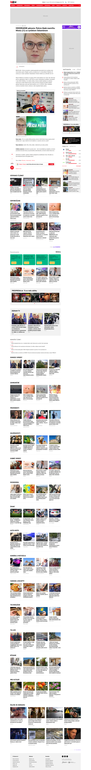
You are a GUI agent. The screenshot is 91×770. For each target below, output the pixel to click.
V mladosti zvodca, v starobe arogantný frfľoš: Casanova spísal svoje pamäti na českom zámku (54, 447)
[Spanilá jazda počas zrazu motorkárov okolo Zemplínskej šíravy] (51, 318)
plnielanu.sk (38, 476)
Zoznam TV (16, 311)
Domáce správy (16, 357)
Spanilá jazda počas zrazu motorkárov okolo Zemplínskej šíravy (51, 327)
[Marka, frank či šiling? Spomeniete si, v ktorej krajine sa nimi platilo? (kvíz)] (29, 489)
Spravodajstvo (48, 758)
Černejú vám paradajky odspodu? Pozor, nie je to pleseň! (41, 693)
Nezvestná (28, 160)
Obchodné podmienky (33, 762)
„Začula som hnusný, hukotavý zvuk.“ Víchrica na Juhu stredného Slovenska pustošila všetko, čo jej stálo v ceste (55, 645)
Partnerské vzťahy (72, 138)
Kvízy (53, 5)
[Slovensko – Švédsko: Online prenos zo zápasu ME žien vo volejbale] (55, 513)
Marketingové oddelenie (50, 765)
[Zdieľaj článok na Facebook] (12, 159)
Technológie (15, 605)
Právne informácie (16, 758)
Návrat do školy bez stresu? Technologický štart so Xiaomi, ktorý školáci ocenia (28, 279)
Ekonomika (47, 5)
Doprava (50, 548)
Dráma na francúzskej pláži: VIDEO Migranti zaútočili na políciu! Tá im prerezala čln (28, 349)
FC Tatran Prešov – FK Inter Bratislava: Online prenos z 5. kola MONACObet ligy (28, 520)
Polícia (33, 160)
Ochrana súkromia (16, 760)
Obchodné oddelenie (49, 762)
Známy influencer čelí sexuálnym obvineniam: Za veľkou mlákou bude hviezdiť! (28, 346)
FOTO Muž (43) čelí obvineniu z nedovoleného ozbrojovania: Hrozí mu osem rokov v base (54, 190)
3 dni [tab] (73, 69)
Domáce (13, 5)
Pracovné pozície (14, 252)
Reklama (31, 756)
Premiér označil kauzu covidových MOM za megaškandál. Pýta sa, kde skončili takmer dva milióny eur (16, 645)
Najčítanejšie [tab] (67, 69)
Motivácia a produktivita (40, 573)
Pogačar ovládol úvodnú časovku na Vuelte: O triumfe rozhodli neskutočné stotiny (41, 520)
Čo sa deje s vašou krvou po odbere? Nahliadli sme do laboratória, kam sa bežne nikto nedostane (42, 279)
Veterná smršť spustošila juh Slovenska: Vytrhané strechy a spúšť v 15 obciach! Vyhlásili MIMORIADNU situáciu (41, 372)
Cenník (30, 763)
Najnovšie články (15, 339)
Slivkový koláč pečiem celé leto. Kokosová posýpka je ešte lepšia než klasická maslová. (28, 595)
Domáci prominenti (26, 426)
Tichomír (58, 2)
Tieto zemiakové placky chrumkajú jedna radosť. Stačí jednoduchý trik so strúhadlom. (15, 595)
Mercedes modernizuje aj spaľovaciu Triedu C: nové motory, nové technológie (29, 544)
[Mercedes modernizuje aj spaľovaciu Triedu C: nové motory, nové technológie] (29, 537)
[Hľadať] (79, 5)
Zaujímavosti (40, 5)
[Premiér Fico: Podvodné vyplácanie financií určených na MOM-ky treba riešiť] (55, 364)
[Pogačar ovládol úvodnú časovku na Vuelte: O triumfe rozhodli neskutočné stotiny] (42, 513)
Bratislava (50, 375)
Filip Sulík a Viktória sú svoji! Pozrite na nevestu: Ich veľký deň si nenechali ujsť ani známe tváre (54, 422)
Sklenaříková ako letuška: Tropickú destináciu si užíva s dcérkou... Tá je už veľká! (41, 422)
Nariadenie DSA (15, 766)
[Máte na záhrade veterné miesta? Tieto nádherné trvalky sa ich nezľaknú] (16, 686)
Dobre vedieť (12, 282)
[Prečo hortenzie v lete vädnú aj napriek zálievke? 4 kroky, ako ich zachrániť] (55, 686)
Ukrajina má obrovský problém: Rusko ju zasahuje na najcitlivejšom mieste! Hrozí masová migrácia (15, 397)
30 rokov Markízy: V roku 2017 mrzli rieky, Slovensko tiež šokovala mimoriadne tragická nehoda (28, 645)
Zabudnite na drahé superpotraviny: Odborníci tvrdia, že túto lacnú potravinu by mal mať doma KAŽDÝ (15, 448)
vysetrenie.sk (12, 452)
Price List (30, 765)
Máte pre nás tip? (48, 766)
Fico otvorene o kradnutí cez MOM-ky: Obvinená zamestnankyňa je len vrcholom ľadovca (15, 371)
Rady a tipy (38, 597)
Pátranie (24, 160)
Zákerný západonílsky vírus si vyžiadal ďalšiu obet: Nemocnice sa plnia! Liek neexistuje (29, 343)
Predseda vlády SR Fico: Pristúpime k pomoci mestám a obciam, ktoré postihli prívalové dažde (34, 328)
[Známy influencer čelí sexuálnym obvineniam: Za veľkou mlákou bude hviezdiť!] (16, 414)
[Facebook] (63, 756)
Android (37, 622)
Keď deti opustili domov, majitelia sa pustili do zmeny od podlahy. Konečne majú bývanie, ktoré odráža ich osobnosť (55, 670)
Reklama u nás (31, 758)
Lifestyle (64, 5)
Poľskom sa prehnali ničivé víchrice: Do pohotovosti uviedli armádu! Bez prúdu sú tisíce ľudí (72, 93)
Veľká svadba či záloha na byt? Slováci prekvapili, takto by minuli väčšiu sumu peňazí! (15, 496)
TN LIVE (13, 630)
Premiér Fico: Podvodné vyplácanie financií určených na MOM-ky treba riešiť (54, 371)
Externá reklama (32, 760)
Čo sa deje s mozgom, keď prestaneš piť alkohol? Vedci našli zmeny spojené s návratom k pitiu (15, 619)
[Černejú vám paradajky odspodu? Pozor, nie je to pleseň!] (42, 686)
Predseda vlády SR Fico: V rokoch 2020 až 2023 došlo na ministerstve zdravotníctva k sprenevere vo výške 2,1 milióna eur (19, 329)
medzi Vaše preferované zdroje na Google (31, 164)
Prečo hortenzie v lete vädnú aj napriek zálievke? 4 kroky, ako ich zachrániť (54, 694)
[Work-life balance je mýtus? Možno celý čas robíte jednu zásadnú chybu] (29, 562)
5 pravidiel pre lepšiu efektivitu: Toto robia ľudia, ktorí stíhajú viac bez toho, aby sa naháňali (41, 570)
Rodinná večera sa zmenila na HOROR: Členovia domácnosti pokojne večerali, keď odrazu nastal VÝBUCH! (33, 352)
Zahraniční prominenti (13, 425)
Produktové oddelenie (49, 760)
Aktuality (50, 574)
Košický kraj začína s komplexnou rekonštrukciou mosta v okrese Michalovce (54, 544)
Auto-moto (14, 530)
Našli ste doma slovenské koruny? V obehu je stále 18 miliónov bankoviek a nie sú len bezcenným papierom (54, 497)
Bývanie (13, 655)
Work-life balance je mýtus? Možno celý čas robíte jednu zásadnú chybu (28, 570)
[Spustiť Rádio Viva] (71, 26)
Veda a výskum (12, 623)
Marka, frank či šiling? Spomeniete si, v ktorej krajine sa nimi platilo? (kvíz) (28, 496)
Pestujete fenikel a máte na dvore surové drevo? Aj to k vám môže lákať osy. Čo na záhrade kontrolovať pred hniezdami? (42, 670)
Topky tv (58, 5)
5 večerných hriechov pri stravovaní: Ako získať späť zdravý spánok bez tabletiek (54, 595)
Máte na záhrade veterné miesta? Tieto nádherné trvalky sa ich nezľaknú (15, 693)
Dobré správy (15, 458)
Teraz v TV (65, 146)
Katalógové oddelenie (49, 763)
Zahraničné (19, 5)
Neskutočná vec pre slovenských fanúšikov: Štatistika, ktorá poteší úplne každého (15, 279)
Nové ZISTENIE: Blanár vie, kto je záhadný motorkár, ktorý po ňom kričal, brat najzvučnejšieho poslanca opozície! (28, 372)
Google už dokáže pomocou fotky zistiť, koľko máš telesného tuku (55, 618)
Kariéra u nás (15, 763)
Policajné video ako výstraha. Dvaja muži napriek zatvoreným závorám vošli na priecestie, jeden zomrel (41, 645)
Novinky (37, 548)
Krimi (25, 25)
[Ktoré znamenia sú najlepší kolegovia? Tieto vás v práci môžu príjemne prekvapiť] (16, 562)
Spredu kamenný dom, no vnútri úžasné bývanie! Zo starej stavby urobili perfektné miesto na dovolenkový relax (29, 670)
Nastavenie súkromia (16, 762)
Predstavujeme (12, 549)
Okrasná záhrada (51, 697)
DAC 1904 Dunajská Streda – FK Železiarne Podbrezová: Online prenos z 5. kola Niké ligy (15, 520)
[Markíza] (64, 149)
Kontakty (47, 756)
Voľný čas (71, 5)
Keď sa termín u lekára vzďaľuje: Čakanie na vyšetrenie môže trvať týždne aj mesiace (54, 279)
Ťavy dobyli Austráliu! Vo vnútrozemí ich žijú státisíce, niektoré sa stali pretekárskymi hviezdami (41, 447)
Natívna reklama (32, 766)
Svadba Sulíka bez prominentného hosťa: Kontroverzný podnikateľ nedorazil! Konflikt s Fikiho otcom (28, 422)
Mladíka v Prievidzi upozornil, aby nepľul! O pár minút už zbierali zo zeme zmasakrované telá (15, 189)
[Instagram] (65, 756)
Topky (23, 25)
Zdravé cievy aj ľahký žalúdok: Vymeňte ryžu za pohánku (42, 594)
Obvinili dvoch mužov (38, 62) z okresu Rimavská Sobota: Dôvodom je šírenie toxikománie (28, 190)
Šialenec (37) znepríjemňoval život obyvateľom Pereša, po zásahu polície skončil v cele (41, 190)
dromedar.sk (51, 450)
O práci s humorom (13, 573)
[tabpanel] (71, 83)
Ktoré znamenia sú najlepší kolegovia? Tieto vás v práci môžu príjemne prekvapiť (15, 570)
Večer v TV (73, 146)
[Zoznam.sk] (65, 762)
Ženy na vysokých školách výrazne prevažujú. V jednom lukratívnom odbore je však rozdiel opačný (54, 570)
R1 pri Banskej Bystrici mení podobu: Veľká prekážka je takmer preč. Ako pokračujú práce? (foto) (41, 497)
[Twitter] (67, 756)
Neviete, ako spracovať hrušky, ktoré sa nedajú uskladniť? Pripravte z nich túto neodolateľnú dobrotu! (28, 694)
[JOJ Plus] (64, 162)
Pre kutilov (14, 680)
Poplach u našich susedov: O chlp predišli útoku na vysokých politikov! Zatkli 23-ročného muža (74, 190)
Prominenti (27, 5)
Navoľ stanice (64, 165)
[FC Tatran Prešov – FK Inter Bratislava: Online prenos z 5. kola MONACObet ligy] (29, 513)
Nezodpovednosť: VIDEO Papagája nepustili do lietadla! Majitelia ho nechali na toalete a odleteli (28, 448)
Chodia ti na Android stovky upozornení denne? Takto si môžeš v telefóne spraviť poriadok (41, 619)
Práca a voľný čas (26, 573)
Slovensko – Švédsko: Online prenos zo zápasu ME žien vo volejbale (54, 520)
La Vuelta (37, 524)
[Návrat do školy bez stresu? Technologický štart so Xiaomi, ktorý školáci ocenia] (29, 465)
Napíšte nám (15, 765)
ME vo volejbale (51, 522)
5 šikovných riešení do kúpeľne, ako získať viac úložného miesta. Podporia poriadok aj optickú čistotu (15, 670)
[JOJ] (64, 152)
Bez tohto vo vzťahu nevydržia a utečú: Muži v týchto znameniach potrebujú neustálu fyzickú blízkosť (74, 141)
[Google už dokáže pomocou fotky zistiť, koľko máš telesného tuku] (55, 611)
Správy (13, 333)
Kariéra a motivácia (18, 556)
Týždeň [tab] (78, 69)
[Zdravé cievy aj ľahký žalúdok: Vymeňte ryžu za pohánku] (42, 587)
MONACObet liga (25, 524)
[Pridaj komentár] (12, 154)
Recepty (24, 698)
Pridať (52, 164)
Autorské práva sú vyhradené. (67, 759)
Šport (33, 5)
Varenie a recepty (17, 581)
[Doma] (64, 159)
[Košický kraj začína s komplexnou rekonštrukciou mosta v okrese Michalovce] (55, 537)
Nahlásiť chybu (18, 168)
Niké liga (11, 524)
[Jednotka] (64, 156)
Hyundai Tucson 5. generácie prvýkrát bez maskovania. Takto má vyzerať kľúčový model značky (15, 545)
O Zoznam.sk (15, 756)
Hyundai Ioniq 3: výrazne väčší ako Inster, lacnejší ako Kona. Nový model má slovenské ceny (42, 544)
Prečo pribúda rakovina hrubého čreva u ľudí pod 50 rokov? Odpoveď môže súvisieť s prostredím (28, 619)
